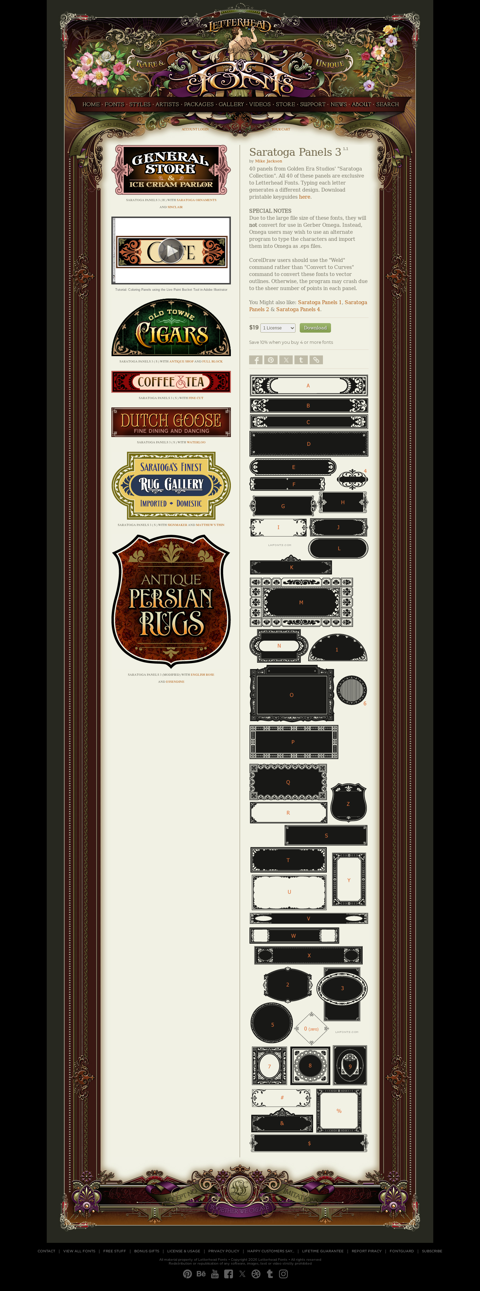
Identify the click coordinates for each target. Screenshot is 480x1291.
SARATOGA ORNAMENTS (196, 200)
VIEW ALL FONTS (79, 1251)
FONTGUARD (402, 1251)
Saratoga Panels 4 (298, 310)
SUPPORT (313, 106)
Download (315, 327)
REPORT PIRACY (367, 1251)
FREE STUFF (114, 1251)
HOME (89, 106)
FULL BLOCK (212, 361)
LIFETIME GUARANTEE (323, 1251)
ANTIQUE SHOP (181, 361)
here (304, 197)
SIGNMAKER (177, 525)
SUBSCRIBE (432, 1251)
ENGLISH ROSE (202, 675)
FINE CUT (196, 398)
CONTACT (46, 1251)
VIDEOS (260, 106)
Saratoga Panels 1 (320, 303)
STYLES (140, 106)
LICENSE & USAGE (183, 1251)
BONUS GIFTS (146, 1251)
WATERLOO (196, 442)
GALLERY (232, 106)
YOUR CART (281, 129)
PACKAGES (199, 106)
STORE (285, 106)
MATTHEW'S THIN (210, 525)
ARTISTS (167, 106)
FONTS (114, 106)
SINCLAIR (175, 207)
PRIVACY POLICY (223, 1251)
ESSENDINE (175, 682)
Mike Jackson (268, 161)
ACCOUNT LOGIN (195, 129)
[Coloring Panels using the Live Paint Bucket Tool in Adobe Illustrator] (171, 282)
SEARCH (389, 106)
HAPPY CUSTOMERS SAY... (270, 1251)
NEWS (338, 106)
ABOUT (361, 106)
